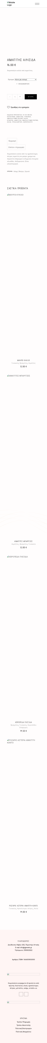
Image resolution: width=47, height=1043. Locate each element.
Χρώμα (11, 79)
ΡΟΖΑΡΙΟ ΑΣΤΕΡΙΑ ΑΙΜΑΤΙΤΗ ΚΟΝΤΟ (23, 906)
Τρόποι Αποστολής (24, 1025)
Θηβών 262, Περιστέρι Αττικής (28, 945)
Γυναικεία (27, 116)
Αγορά (31, 96)
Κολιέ (26, 118)
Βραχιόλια (23, 363)
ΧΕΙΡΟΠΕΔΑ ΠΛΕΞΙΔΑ (23, 722)
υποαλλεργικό (17, 122)
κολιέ (9, 122)
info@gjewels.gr (26, 947)
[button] (18, 107)
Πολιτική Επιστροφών (23, 1028)
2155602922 (28, 950)
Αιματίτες (19, 116)
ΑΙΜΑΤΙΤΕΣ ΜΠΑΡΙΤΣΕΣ (23, 541)
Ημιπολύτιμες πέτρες (15, 118)
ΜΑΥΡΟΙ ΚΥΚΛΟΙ (23, 360)
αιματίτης (17, 120)
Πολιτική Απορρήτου (23, 1032)
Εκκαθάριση (24, 84)
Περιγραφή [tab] (12, 141)
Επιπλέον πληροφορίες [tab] (16, 147)
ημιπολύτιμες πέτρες (30, 120)
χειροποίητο (28, 122)
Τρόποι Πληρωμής (23, 1022)
